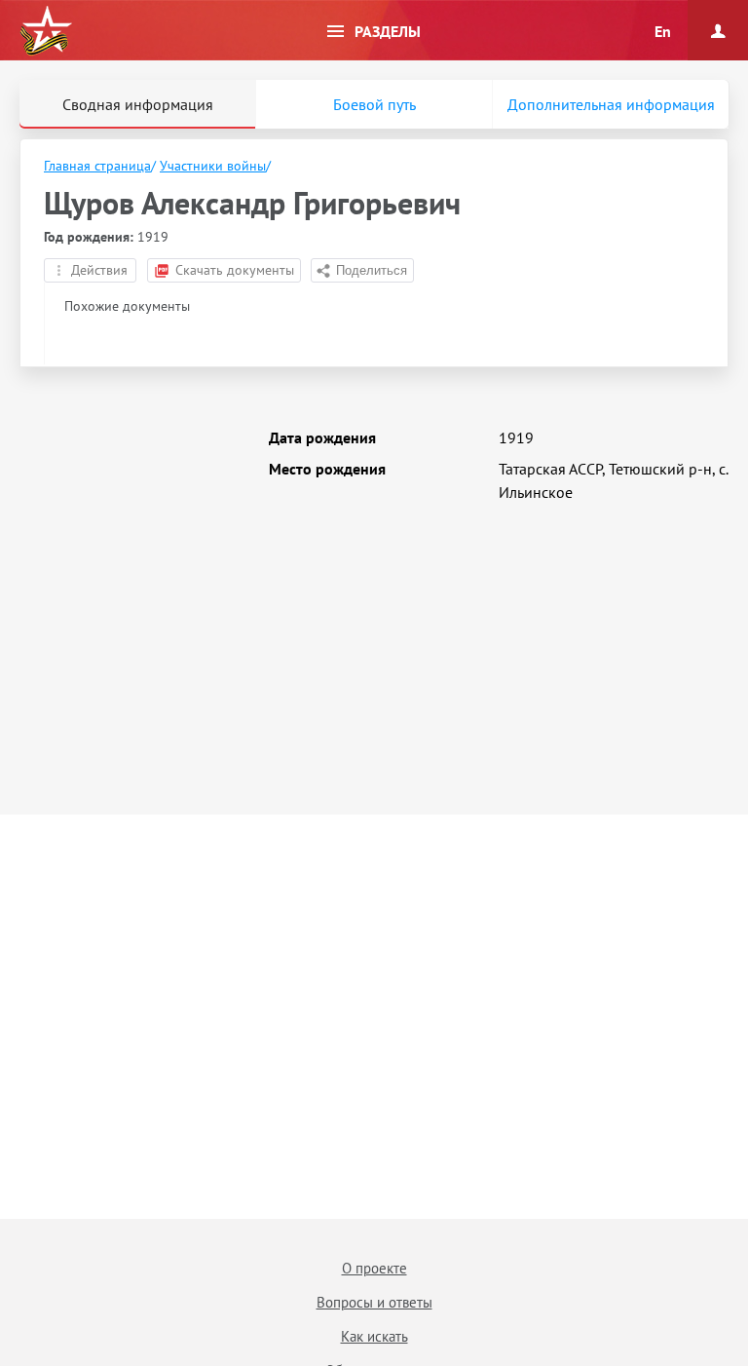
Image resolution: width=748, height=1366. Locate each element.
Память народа (45, 31)
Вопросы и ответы (374, 1302)
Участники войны (213, 165)
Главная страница (97, 165)
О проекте (374, 1268)
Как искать (374, 1336)
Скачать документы (234, 270)
